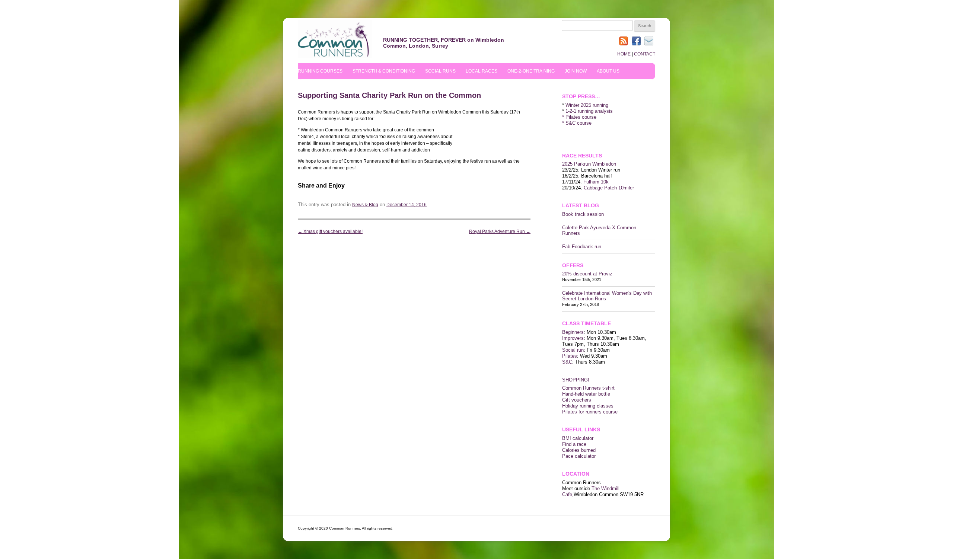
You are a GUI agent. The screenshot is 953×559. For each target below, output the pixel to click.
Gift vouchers (576, 400)
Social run (573, 350)
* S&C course (577, 123)
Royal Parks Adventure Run (499, 231)
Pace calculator (579, 456)
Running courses (320, 71)
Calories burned (579, 450)
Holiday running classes (587, 406)
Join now (576, 71)
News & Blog (365, 204)
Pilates (569, 356)
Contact (644, 54)
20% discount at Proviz (587, 274)
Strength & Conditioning (384, 71)
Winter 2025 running (586, 105)
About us (608, 71)
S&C (567, 362)
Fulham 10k (596, 182)
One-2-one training (531, 71)
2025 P (569, 164)
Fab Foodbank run (581, 246)
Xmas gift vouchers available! (330, 231)
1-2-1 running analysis (589, 111)
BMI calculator (577, 438)
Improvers (573, 338)
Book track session (583, 214)
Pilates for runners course (590, 412)
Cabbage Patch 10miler (609, 188)
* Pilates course (579, 117)
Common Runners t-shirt (588, 388)
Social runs (440, 71)
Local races (481, 71)
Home (624, 54)
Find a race (574, 444)
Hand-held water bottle (586, 394)
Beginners (573, 332)
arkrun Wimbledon (596, 164)
